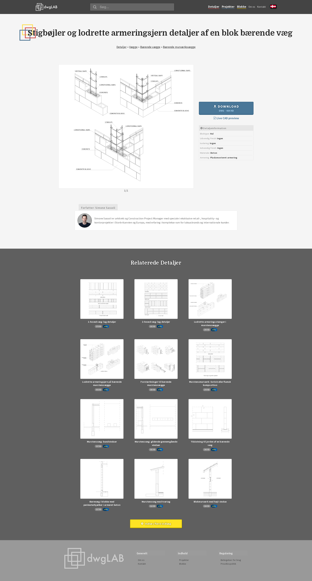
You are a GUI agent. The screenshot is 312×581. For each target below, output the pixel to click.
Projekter (228, 6)
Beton (213, 152)
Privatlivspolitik (228, 563)
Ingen (220, 138)
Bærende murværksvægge (179, 47)
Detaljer (213, 6)
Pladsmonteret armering (223, 157)
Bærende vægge (150, 47)
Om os (251, 6)
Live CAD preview (227, 118)
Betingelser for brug (231, 559)
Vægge (133, 47)
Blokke (241, 6)
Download (228, 108)
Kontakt (261, 6)
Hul (212, 133)
